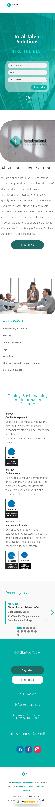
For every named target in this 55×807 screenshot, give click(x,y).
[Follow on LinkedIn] (20, 749)
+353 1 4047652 (27, 694)
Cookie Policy (18, 796)
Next (51, 612)
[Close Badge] (39, 799)
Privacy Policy (33, 796)
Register (27, 670)
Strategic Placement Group (23, 783)
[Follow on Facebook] (28, 749)
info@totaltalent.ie (27, 704)
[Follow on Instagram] (37, 749)
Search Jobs (39, 87)
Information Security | (27, 786)
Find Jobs (27, 244)
